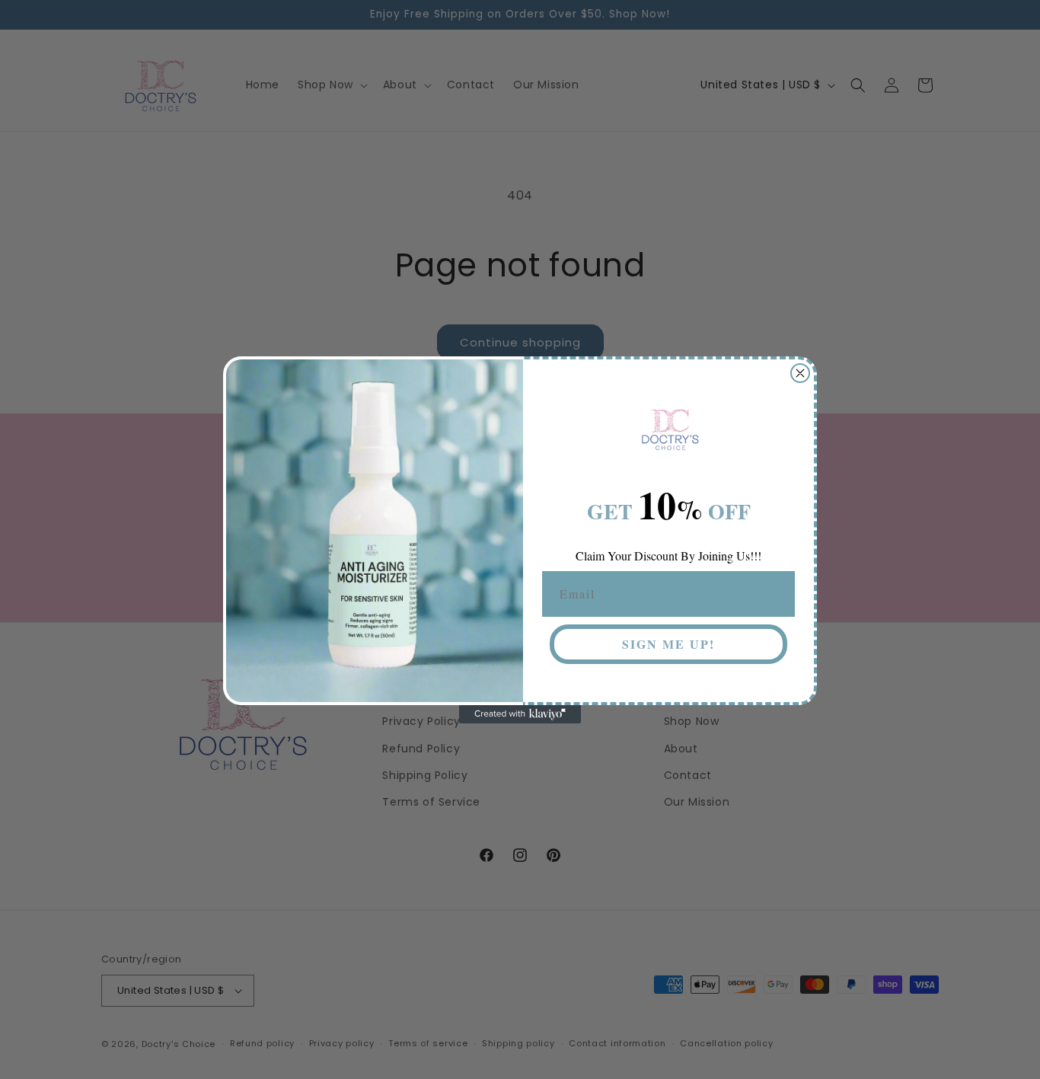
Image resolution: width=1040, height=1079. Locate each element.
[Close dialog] (800, 373)
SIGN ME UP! (668, 644)
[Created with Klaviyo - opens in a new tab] (520, 714)
